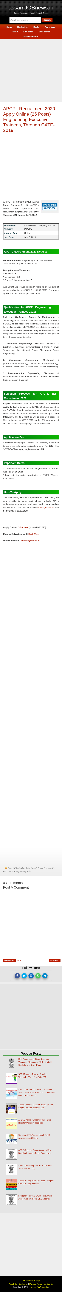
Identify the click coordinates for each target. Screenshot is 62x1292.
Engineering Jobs (23, 871)
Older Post (54, 960)
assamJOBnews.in (31, 8)
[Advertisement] (31, 70)
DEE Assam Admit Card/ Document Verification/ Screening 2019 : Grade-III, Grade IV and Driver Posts (35, 1062)
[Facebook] (17, 975)
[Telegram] (45, 975)
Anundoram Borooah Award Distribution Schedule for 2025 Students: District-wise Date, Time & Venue (36, 1092)
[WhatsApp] (38, 975)
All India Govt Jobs (21, 868)
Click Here (23, 527)
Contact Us (48, 1284)
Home (18, 960)
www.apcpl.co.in (46, 507)
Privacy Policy (35, 1284)
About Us (13, 1284)
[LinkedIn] (31, 975)
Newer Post (9, 960)
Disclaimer (23, 1284)
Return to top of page (31, 1281)
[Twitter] (24, 975)
